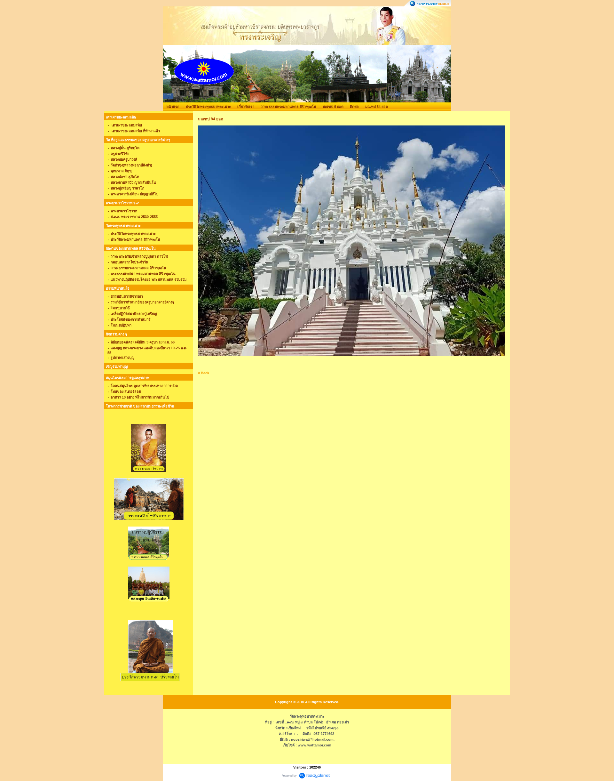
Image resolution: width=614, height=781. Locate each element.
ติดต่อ (354, 107)
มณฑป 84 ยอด (376, 107)
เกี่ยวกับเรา (245, 107)
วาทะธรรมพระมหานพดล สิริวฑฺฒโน (288, 107)
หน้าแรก (172, 107)
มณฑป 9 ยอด (333, 107)
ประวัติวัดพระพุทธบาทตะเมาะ (208, 107)
